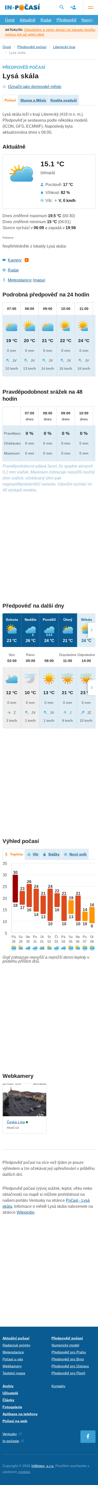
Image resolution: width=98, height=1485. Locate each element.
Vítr (35, 854)
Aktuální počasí (16, 1338)
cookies (24, 1472)
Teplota (16, 854)
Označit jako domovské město (34, 87)
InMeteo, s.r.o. (42, 1466)
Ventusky (10, 1434)
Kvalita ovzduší (64, 100)
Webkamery (12, 1366)
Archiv (8, 1386)
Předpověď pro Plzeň (68, 1373)
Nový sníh (78, 854)
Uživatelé (10, 1393)
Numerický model (65, 1345)
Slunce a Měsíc (33, 100)
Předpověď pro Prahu (69, 1352)
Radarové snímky (16, 1345)
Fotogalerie (12, 1407)
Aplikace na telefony (20, 1414)
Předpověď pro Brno (68, 1359)
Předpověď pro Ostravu (70, 1366)
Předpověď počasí (31, 47)
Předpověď (66, 20)
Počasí (10, 100)
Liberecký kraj (64, 47)
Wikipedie (25, 1212)
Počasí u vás (13, 1359)
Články (8, 1400)
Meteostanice (20, 280)
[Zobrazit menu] (90, 7)
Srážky (54, 854)
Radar (46, 20)
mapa (39, 280)
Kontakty (58, 1386)
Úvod (10, 20)
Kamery (15, 260)
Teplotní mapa (14, 1373)
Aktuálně (27, 20)
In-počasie (11, 1441)
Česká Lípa (16, 1122)
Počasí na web (15, 1421)
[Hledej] (62, 7)
